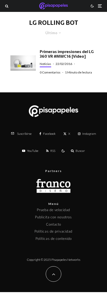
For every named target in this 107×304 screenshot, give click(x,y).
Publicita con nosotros (53, 217)
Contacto (53, 224)
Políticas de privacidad (53, 231)
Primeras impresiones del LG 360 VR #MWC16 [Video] (67, 54)
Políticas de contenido (54, 238)
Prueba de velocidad (53, 210)
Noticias (45, 64)
